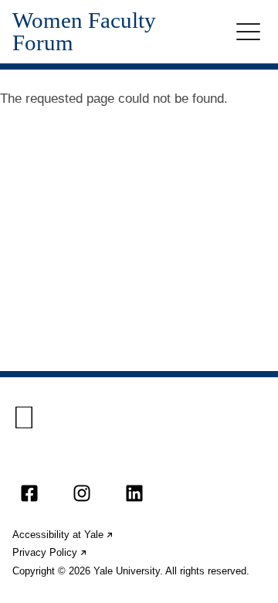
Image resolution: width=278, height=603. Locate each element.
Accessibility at (63, 534)
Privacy (50, 552)
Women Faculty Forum (84, 31)
